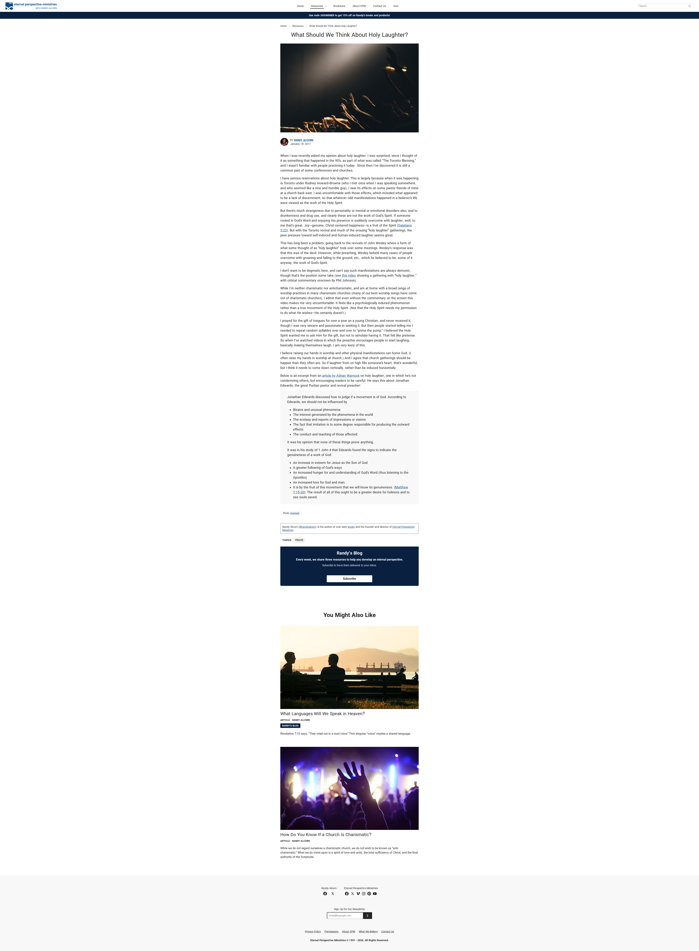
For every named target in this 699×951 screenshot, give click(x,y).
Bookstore (339, 6)
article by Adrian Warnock (341, 376)
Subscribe (349, 578)
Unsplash (294, 513)
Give (395, 6)
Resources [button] (317, 6)
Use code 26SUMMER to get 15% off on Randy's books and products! (349, 15)
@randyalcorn (307, 526)
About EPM (359, 6)
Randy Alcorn (303, 140)
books (351, 526)
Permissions (332, 931)
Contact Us (379, 6)
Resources (298, 26)
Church (299, 540)
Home (300, 6)
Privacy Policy (313, 931)
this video (349, 275)
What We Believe (368, 931)
